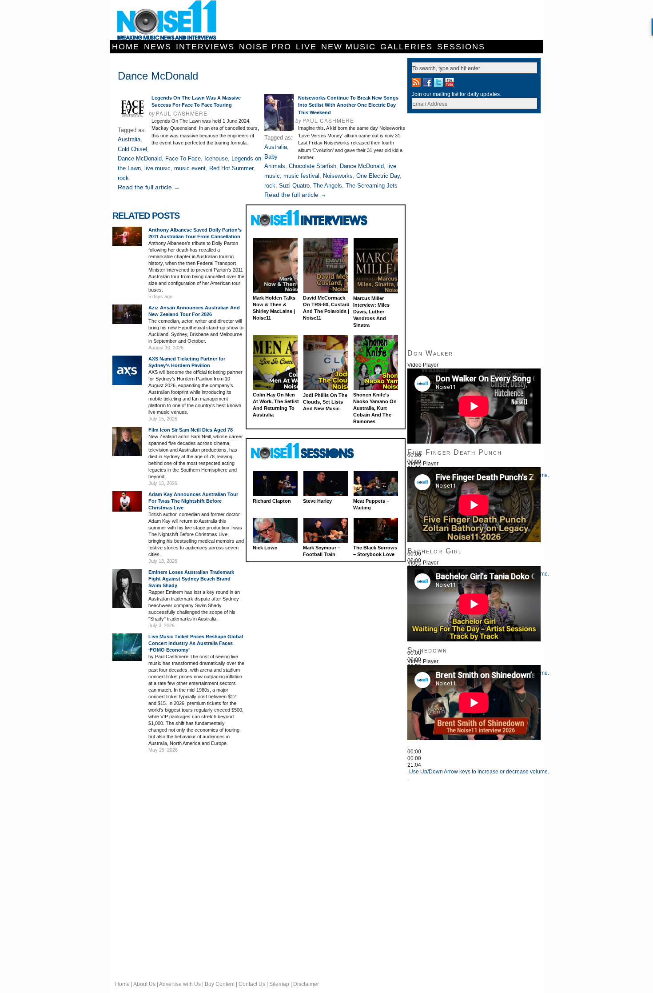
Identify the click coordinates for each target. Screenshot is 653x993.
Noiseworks (338, 175)
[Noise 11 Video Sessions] (310, 451)
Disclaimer (306, 984)
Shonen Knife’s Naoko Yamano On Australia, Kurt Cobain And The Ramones (375, 408)
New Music (348, 46)
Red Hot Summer (231, 168)
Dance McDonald (140, 158)
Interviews (205, 46)
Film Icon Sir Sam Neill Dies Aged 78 (190, 429)
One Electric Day (378, 175)
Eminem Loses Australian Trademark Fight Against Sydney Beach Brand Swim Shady (191, 578)
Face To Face (183, 158)
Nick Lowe (265, 547)
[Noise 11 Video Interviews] (310, 218)
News (157, 46)
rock (123, 178)
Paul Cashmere (181, 113)
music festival (301, 175)
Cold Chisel (132, 149)
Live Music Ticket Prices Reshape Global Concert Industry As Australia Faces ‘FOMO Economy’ (195, 643)
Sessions (461, 46)
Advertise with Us (180, 984)
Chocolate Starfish (312, 166)
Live (306, 46)
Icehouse (216, 158)
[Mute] (408, 773)
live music (157, 168)
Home (125, 46)
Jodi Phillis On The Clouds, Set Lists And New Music (325, 401)
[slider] (479, 772)
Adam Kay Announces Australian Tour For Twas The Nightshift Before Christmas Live (193, 501)
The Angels (327, 185)
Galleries (406, 46)
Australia (129, 139)
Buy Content (220, 984)
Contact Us (252, 984)
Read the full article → (149, 187)
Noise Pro (265, 46)
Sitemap (279, 984)
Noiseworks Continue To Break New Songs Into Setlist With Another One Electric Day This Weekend (348, 105)
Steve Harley (317, 501)
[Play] (408, 747)
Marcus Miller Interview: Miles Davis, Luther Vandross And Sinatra (371, 312)
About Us (144, 984)
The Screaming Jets (372, 185)
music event (190, 168)
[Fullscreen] (408, 780)
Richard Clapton (272, 501)
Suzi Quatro (294, 185)
